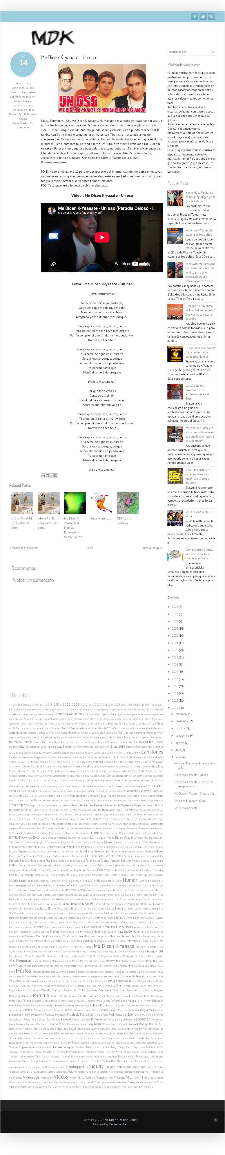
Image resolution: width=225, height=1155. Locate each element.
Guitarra (103, 869)
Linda (136, 917)
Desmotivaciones (82, 805)
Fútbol (13, 865)
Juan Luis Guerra (41, 894)
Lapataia (80, 913)
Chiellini (88, 766)
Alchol (106, 719)
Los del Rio (140, 922)
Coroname (105, 786)
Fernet (109, 856)
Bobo (44, 746)
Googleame (15, 870)
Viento (72, 1077)
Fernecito (97, 856)
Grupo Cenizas (57, 870)
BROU (151, 746)
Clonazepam (121, 775)
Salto (65, 1028)
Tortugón (112, 1056)
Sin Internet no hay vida (29, 1042)
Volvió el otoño (55, 1082)
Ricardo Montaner (76, 1024)
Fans (160, 851)
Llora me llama (17, 922)
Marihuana (77, 936)
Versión (104, 1071)
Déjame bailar (88, 800)
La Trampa (154, 908)
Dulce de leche (94, 819)
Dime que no (23, 814)
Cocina (148, 775)
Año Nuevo (118, 728)
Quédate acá (16, 1019)
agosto (180, 743)
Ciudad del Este (154, 771)
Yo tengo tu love (113, 1086)
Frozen (136, 860)
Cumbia (30, 795)
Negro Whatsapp (146, 971)
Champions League (19, 766)
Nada (47, 971)
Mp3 (19, 965)
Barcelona (15, 742)
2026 (135, 704)
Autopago (151, 732)
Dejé (115, 800)
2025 (129, 704)
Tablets (90, 1047)
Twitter (203, 16)
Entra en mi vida (123, 842)
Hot (94, 880)
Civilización (32, 775)
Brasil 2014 (118, 746)
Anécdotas (68, 728)
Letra (78, 917)
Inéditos (48, 885)
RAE (33, 1019)
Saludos (81, 1028)
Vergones (94, 1071)
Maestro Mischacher (20, 931)
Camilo (127, 752)
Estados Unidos (45, 851)
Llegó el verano (155, 917)
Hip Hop (147, 874)
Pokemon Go (70, 1005)
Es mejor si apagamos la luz (108, 846)
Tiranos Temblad (50, 1056)
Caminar (136, 752)
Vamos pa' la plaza (29, 1071)
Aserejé (32, 732)
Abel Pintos (138, 709)
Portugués (39, 1010)
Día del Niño (85, 809)
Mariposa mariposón (96, 936)
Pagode (13, 990)
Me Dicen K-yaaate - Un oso (68, 57)
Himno (138, 874)
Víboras (119, 1071)
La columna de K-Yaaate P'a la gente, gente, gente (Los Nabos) (200, 352)
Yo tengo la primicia (92, 1086)
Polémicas (84, 1005)
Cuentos (19, 795)
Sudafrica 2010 (155, 1042)
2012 (175, 708)
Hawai (107, 874)
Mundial (143, 965)
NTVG (132, 981)
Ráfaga (41, 1019)
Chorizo (31, 771)
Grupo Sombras (87, 870)
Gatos (109, 865)
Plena (44, 1005)
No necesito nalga (87, 976)
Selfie (57, 1033)
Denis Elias (147, 800)
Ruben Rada (39, 1028)
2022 (110, 704)
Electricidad (40, 837)
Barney (37, 742)
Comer (12, 780)
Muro (12, 971)
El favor (38, 828)
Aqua (142, 728)
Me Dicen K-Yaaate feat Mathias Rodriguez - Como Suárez (73, 527)
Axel (11, 737)
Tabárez (80, 1047)
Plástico (30, 1005)
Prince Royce (109, 1010)
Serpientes (110, 1033)
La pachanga (115, 908)
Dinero (69, 814)
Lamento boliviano (66, 913)
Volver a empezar (18, 1082)
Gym (148, 870)
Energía (38, 842)
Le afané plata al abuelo (141, 913)
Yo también (75, 1086)
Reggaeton (142, 1019)
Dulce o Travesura (113, 819)
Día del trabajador (104, 809)
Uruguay (94, 1066)
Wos (30, 1086)
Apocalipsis (132, 728)
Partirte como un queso (92, 996)
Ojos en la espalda (55, 985)
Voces (153, 1077)
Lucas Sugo (51, 927)
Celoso (29, 87)
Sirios (61, 1042)
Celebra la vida (140, 757)
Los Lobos (153, 922)
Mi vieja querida (69, 956)
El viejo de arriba (154, 833)
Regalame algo (115, 1019)
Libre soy (87, 917)
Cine (134, 771)
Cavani (124, 757)
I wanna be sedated (149, 880)
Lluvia (51, 922)
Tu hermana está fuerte (62, 1061)
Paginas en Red (118, 1124)
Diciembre (129, 809)
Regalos (128, 1019)
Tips (37, 1056)
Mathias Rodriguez (85, 940)
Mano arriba (156, 931)
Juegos (78, 894)
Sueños (13, 1047)
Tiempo (13, 1056)
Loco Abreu (93, 922)
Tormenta (84, 1056)
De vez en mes (60, 800)
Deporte (158, 800)
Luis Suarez (123, 927)
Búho (18, 752)
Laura (124, 913)
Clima (110, 775)
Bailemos (101, 737)
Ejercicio (32, 823)
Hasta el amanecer (59, 874)
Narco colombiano (88, 971)
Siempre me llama (96, 1038)
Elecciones (25, 837)
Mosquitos (151, 961)
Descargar (17, 804)
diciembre (182, 714)
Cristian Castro (39, 791)
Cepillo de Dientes (51, 761)
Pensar (106, 1000)
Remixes (20, 1024)
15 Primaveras (25, 704)
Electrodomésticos (57, 837)
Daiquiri (121, 795)
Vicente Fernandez (134, 1071)
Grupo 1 (43, 870)
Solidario (85, 1042)
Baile (92, 737)
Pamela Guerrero (51, 990)
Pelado (27, 1000)
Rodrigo (143, 1024)
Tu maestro (84, 1061)
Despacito (139, 805)
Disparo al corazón (113, 814)
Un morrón (128, 1061)
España (22, 851)
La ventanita (29, 913)
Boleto (50, 746)
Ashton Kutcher (45, 732)
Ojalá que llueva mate (33, 985)
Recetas (56, 1019)
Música (27, 101)
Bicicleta (133, 742)
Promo (27, 1014)
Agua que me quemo (35, 719)
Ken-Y (156, 894)
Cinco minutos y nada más (116, 771)
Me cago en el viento (81, 946)
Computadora (105, 780)
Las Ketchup (106, 913)
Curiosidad (92, 795)
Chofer (13, 771)
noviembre (182, 721)
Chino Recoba (107, 766)
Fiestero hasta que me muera (140, 856)
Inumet (51, 890)
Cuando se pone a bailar (109, 791)
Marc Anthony (44, 936)
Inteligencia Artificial (138, 885)
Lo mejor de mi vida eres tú (70, 922)
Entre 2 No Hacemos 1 (148, 842)
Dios (89, 814)
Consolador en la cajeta (22, 786)
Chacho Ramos (133, 761)
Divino (128, 814)
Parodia (18, 105)
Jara (103, 890)
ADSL (86, 714)
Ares (160, 728)
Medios (142, 951)
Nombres (100, 981)
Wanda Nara (142, 1082)
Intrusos (42, 890)
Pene (70, 1000)
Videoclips (31, 1077)
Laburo (40, 913)
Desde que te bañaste (58, 805)
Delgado (122, 800)
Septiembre (91, 1033)
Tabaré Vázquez (63, 1047)
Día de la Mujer (29, 809)
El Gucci (62, 828)
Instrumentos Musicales (113, 885)
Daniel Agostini (24, 800)
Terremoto (91, 1051)
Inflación (72, 885)
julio (179, 750)
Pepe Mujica (128, 1000)
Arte (25, 732)
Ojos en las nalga (75, 985)
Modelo (47, 961)
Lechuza (48, 917)
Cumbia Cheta (45, 795)
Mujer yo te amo (110, 965)
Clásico (102, 775)
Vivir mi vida (141, 1077)
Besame (124, 742)
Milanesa (117, 956)
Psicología (73, 1014)
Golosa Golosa (155, 865)
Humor (130, 880)
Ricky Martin (94, 1024)
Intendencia (156, 885)
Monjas (56, 961)
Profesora (134, 1010)
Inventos (60, 890)
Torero (74, 1056)
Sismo (67, 1042)
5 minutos (155, 704)
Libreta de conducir (103, 917)
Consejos (134, 780)
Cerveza (98, 761)
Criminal (25, 791)
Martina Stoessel (25, 940)
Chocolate (157, 766)
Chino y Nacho (124, 766)
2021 (104, 704)
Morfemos (126, 961)
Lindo (143, 917)
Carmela (62, 757)
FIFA (160, 856)
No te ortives (149, 976)
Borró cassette (91, 746)
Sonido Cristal (114, 1042)
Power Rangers (54, 1010)
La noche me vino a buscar (91, 908)
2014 (58, 704)
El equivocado (26, 828)
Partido (54, 996)
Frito (128, 860)
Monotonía (86, 961)
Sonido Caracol (99, 1042)
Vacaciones (139, 1067)
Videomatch (46, 1077)
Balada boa (122, 737)
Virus (129, 1077)
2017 (84, 705)
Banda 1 (146, 737)
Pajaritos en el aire (29, 990)
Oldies (88, 985)
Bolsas (58, 746)
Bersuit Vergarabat (108, 742)
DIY (134, 814)
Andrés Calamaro (51, 728)
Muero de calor (68, 965)
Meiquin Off (155, 951)
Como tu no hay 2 (62, 780)
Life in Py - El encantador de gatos (47, 523)
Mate (57, 940)
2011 (42, 704)
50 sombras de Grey (43, 709)
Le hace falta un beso (31, 917)
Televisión (71, 1051)
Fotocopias (79, 860)
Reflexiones (99, 1019)
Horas (64, 880)
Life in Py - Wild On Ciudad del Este (21, 523)
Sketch (75, 1042)
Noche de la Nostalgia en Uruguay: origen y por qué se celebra (200, 197)
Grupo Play (72, 870)
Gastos (101, 865)
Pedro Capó (15, 1000)
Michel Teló (85, 956)
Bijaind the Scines (151, 742)
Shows (26, 1038)
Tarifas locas (152, 1047)
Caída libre (87, 752)
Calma (96, 752)
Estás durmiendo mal (66, 851)
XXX (41, 1086)
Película (46, 1000)
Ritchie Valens (110, 1024)
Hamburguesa (41, 874)
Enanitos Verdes (24, 842)
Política (94, 1005)
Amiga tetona (114, 723)
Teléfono (60, 1051)
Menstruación (16, 956)
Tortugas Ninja (98, 1056)
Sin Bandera (143, 1038)
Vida (147, 1071)
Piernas (147, 1000)
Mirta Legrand (155, 956)
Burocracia (27, 752)
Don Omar (49, 819)
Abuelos (13, 714)
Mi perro (55, 956)
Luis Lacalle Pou (106, 927)
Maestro (158, 927)
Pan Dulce (79, 990)
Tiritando (65, 1056)
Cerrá (89, 761)
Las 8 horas (92, 913)
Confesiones (120, 780)
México (46, 956)
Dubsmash (70, 819)
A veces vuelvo (100, 709)
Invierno (71, 890)
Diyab (140, 814)
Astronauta (61, 732)
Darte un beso (42, 800)
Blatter (32, 746)
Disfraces (98, 814)
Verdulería (83, 1071)
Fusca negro (156, 860)
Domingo (39, 819)
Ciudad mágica (17, 775)
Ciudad (141, 771)
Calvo (103, 752)
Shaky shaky (145, 1033)
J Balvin (81, 890)
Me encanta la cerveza (50, 951)
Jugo (85, 894)
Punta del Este (124, 1014)
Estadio (32, 851)
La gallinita (117, 904)
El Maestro (131, 828)
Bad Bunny (49, 737)
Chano (35, 766)
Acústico (25, 83)
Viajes (112, 1071)
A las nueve (69, 709)
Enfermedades (52, 842)
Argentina (15, 733)
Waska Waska (156, 1082)
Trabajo (122, 1056)
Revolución (42, 1024)
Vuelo (98, 1082)
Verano (72, 1071)
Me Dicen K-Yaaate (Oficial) (121, 1120)
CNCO (132, 775)
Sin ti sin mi (50, 1042)
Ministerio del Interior (135, 956)
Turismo (96, 1061)
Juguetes (94, 894)
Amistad (151, 723)
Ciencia (80, 771)
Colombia (158, 775)
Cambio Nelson (115, 752)
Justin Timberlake (109, 894)
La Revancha (141, 908)
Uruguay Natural (115, 1067)
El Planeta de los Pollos (60, 833)
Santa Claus (117, 1028)
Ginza (135, 865)
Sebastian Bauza (33, 1033)
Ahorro (78, 719)
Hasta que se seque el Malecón (86, 874)
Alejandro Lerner (141, 719)
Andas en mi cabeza (29, 728)
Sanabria (105, 1028)
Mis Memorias (20, 960)
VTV (93, 1082)
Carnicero (87, 757)
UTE (129, 1067)
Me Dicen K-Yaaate (114, 946)
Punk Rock (108, 1014)
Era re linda (68, 846)
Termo (81, 1051)
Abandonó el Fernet (120, 709)
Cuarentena (131, 791)
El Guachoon (50, 828)
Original (120, 985)
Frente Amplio (110, 861)
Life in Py (119, 917)
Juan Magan (57, 894)
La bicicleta (23, 899)
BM (38, 746)
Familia (140, 851)
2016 (76, 704)
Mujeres (124, 965)
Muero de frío (84, 965)
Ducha (80, 819)
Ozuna (142, 985)
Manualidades (16, 936)
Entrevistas (53, 846)
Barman (28, 742)
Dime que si (37, 814)
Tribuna (153, 1056)
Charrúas (44, 766)
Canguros (39, 757)
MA (134, 927)
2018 (175, 664)
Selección (47, 1033)
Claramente (45, 775)
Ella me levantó (80, 837)
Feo (89, 856)
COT (148, 786)
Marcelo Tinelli (62, 936)
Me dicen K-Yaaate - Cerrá (190, 801)
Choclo (146, 766)
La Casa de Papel (18, 904)
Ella (70, 837)
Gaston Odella (88, 865)
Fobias (68, 860)
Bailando (84, 737)
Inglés (81, 885)
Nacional (38, 972)
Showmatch (15, 1038)
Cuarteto (144, 791)
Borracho (78, 746)
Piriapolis (157, 1000)
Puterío (138, 1014)
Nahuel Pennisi (59, 971)
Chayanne (55, 766)
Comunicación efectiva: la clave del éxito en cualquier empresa (199, 554)
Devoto (150, 805)
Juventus (124, 894)
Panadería (92, 990)
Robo (122, 1024)
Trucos (25, 1061)
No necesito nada (67, 976)
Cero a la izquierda (74, 761)
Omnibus (110, 985)
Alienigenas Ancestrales (47, 723)
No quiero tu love (131, 976)
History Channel (40, 880)
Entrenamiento (17, 846)
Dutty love (141, 819)
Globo (143, 865)
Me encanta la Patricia (75, 951)
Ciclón (47, 771)
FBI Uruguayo (43, 856)
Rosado (28, 1028)
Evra (108, 851)
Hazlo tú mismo (119, 874)
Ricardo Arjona (57, 1024)
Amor (160, 723)
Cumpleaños (77, 795)
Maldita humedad (83, 931)
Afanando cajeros (99, 714)
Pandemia (104, 990)
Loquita (123, 922)
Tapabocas (139, 1047)
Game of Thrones (37, 865)
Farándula (14, 856)
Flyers (61, 860)
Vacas (150, 1067)
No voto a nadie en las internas (39, 981)
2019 (91, 704)
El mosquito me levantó (150, 828)
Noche (61, 981)
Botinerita (105, 746)
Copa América (60, 786)
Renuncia (30, 1024)
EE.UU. (24, 823)
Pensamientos (94, 1000)
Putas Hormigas (101, 518)
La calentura (36, 899)
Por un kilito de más (143, 1005)
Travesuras (142, 1056)
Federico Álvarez (62, 856)
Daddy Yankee (107, 795)
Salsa (58, 1028)
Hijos (131, 874)
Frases (96, 860)
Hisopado (158, 874)
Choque (22, 771)
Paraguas (158, 990)
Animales (97, 728)
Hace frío (14, 874)
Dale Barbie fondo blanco (141, 795)
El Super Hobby (108, 833)
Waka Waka (116, 1082)
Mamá (146, 931)
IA (162, 880)
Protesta (49, 1014)
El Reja (95, 833)
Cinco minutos (93, 771)
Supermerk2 (44, 1047)
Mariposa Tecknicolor (123, 936)
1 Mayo (13, 704)
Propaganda (37, 1014)
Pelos (54, 1000)
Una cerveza (151, 1061)
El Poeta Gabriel (82, 833)
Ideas (12, 885)
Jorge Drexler (23, 894)
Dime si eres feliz (54, 814)
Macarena (141, 927)
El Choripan (122, 823)
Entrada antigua (152, 548)
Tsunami (43, 1061)
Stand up (128, 1042)
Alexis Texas (27, 723)
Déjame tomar (104, 800)
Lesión (71, 917)
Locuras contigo (109, 922)
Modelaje (37, 961)
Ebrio (151, 819)
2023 (117, 704)
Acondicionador (46, 714)
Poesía (58, 1005)
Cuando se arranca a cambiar (79, 791)
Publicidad (86, 1014)
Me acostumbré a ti (29, 946)
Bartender (47, 742)
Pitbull (12, 1005)
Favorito (31, 856)
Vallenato (14, 1071)
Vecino (43, 1071)
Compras (92, 780)
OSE (128, 985)
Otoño (134, 985)
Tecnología (48, 1051)
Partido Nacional (68, 996)
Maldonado (124, 931)
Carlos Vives (51, 757)
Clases (93, 775)
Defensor (75, 800)
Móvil (12, 965)
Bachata (37, 737)
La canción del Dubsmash (58, 899)
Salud (72, 1028)
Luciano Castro (66, 927)
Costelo (140, 786)
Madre (150, 927)
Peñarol (115, 1000)
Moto (160, 961)
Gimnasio (126, 865)
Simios (132, 1038)
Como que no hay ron (38, 780)
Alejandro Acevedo (121, 719)
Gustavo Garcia (120, 870)
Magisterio (56, 931)
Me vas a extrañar (98, 951)
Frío (123, 860)
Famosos (150, 851)
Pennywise (80, 1000)
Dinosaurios (79, 814)
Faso (23, 856)
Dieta (12, 814)
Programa (146, 1010)
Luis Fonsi (90, 927)
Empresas (154, 837)
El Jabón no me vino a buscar (109, 828)
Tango (114, 1047)
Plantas (21, 1005)
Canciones (18, 87)
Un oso (28, 105)
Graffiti (34, 870)
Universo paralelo (55, 1067)
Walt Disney (128, 1082)
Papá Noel (118, 990)
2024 (123, 704)
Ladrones (50, 913)
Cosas (132, 786)
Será (100, 1033)
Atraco (92, 732)
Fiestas (118, 856)
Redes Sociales (82, 1019)
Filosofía (14, 860)
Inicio (90, 548)
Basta (57, 742)
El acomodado (83, 823)
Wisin (24, 1086)
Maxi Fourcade (119, 940)
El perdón (26, 833)
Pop (102, 1005)
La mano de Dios (134, 904)
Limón (129, 917)
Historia (13, 880)
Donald (60, 819)
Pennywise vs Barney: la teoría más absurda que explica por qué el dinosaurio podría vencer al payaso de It (200, 272)
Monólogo (65, 961)
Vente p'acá (62, 1071)
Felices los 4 (79, 856)
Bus (36, 752)
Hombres (55, 880)
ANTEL (107, 728)
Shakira (133, 1033)
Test (107, 1051)
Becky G (92, 742)
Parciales (26, 996)
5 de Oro (144, 704)
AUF (120, 732)
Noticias (123, 981)
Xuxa (35, 1086)
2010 (36, 704)
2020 (98, 704)
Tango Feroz (125, 1047)
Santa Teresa (131, 1028)
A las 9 (58, 709)
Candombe (15, 757)
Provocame (61, 1014)
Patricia (139, 996)
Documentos (26, 819)
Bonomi (67, 746)
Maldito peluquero (105, 931)
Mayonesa (134, 940)
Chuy (39, 771)
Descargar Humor (35, 805)
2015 (67, 704)
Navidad (120, 971)
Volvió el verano (72, 1082)
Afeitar (113, 714)
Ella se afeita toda (126, 837)
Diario (119, 809)
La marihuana (152, 904)
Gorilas (26, 870)
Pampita (68, 990)
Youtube (127, 1086)
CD (130, 757)
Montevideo (113, 961)
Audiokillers (110, 732)
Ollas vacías (98, 985)
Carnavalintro (74, 757)
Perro (140, 1000)
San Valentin (93, 1028)
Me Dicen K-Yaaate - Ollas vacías (194, 793)
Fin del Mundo (29, 860)
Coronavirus (119, 786)
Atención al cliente (78, 732)
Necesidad (130, 971)
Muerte (96, 965)
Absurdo (158, 709)
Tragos (131, 1056)
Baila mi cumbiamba (68, 737)
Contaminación (44, 786)
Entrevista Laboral (36, 846)
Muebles (54, 965)
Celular (21, 761)
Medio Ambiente (128, 951)
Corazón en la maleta (81, 786)
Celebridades (156, 757)
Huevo (118, 880)
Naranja (73, 971)
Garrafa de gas (66, 865)
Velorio (51, 1071)
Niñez (18, 976)
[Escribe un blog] (47, 475)
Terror (101, 1051)
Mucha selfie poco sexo (36, 965)
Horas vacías (74, 880)
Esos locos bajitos (153, 846)
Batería (65, 742)
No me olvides (29, 976)
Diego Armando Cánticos (149, 809)
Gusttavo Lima (137, 870)
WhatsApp (14, 1086)
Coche (140, 775)
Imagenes (21, 885)
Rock (135, 1024)
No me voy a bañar (48, 976)
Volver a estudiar (37, 1082)
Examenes (118, 851)
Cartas (97, 757)
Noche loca (71, 981)
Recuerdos (67, 1019)
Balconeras (135, 737)
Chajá (146, 761)
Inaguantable (35, 885)
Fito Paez (51, 860)
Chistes (137, 766)
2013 (49, 705)
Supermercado (28, 1047)
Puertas (98, 1014)
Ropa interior (16, 1028)
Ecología (158, 819)
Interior (13, 890)
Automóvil (139, 732)
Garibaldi (53, 865)
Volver (160, 1077)
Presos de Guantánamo (87, 1010)
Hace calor (157, 870)
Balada (111, 737)
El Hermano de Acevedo (80, 828)
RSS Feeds (211, 16)
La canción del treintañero (148, 899)
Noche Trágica (86, 981)
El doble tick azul (138, 823)
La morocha (26, 908)
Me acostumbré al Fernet (55, 946)
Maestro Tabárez (40, 931)
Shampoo (158, 1033)
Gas (78, 865)
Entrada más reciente (24, 548)
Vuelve (105, 1082)
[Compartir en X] (51, 475)
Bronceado (141, 746)
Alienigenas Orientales (74, 723)
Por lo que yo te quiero (118, 1005)
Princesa (122, 1010)
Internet (32, 890)
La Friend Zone (102, 904)
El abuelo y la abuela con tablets (57, 823)
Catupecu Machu (111, 757)
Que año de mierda (152, 1014)
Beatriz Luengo (78, 742)
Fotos (89, 860)
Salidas (50, 1028)
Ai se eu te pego (93, 719)
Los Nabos (38, 927)
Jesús (131, 890)
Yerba (65, 1086)
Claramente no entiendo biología (71, 775)
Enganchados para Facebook (77, 842)
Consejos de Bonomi (151, 780)
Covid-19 (14, 791)
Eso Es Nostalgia (134, 846)
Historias (24, 881)
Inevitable (60, 885)
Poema (50, 1005)
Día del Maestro (68, 809)
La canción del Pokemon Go (118, 899)
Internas (22, 890)
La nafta (38, 908)
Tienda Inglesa (26, 1056)
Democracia (134, 800)
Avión (160, 732)
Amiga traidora (130, 723)
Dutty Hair (129, 819)
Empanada (143, 837)
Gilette (116, 865)
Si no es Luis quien (69, 1038)
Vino (110, 1077)
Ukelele (116, 1061)
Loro (131, 922)
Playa (37, 1005)
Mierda (96, 956)
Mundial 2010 (155, 965)
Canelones (27, 757)
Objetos (141, 981)
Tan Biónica (102, 1047)
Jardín (109, 890)
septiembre (183, 735)
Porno (28, 1010)
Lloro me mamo (36, 922)
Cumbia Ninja (61, 795)
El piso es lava (39, 833)
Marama (30, 936)
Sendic (80, 1033)
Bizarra (23, 746)
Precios (68, 1010)
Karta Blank (136, 894)
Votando (85, 1082)
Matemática (67, 940)
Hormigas (87, 880)
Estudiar (99, 851)
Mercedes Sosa (33, 956)
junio (179, 757)
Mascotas (49, 940)
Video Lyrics (15, 1077)
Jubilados (69, 894)
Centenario (33, 761)
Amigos (142, 723)
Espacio (13, 851)
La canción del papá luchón (88, 899)
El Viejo (122, 833)
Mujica (133, 965)
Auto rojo (128, 732)
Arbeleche (151, 728)
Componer (79, 780)
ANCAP (13, 728)
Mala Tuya (68, 931)
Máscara (39, 940)
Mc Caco (154, 940)
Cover (13, 92)
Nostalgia (111, 981)
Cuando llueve (55, 791)
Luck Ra (79, 927)
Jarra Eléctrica (120, 890)
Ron (161, 1024)
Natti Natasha (106, 971)
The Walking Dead (153, 1051)
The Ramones (134, 1051)
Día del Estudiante (49, 809)
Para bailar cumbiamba (139, 990)
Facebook (194, 16)
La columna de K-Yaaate (78, 904)
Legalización (60, 917)
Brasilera (130, 746)
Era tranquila (84, 846)
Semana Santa (68, 1033)
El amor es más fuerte (103, 823)
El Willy (13, 837)
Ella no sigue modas (101, 837)
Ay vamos (20, 737)
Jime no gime (142, 890)
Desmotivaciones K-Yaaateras (113, 805)
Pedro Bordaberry (153, 996)
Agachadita (123, 714)
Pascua (110, 996)
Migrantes (106, 956)
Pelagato (36, 1000)
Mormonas (138, 961)
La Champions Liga (38, 904)
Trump (34, 1061)
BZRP (42, 752)
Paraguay (14, 996)
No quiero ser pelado (109, 976)
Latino (117, 913)
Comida (21, 780)
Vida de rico (157, 1071)
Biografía (14, 746)
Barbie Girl (157, 737)
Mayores (145, 940)
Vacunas (158, 1067)
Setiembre (122, 1033)
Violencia (119, 1077)
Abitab (149, 709)
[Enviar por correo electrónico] (43, 475)
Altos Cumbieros (96, 723)
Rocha (128, 1024)
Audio (99, 732)
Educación (14, 823)
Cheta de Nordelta (72, 766)
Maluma (138, 931)
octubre (181, 728)
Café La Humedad (71, 752)
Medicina (113, 951)
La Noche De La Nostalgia (60, 908)
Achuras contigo (28, 714)
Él (39, 823)
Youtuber (137, 1086)
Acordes (61, 713)
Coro (96, 786)
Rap (48, 1019)
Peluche (62, 1000)
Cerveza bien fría (114, 761)
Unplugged (18, 109)
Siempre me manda (117, 1038)
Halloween (26, 874)
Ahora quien (67, 719)
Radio (27, 1019)
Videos (30, 109)
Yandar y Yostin (53, 1086)
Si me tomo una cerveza (44, 1038)
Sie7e (83, 1038)
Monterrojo (99, 961)
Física (42, 860)
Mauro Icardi (104, 940)
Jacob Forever (94, 890)
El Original (14, 833)
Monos (75, 961)
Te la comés (26, 1051)
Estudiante (86, 851)
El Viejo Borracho (135, 833)
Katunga (147, 894)
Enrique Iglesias (103, 842)
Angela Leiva (83, 728)
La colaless (55, 904)
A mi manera (84, 709)
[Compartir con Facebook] (55, 475)
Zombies (148, 1086)
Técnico (37, 1051)
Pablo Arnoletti (155, 985)
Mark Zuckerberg (146, 936)
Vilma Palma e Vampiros (93, 1077)
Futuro (22, 865)
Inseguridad (92, 885)
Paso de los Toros (124, 996)
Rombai (153, 1024)
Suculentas (140, 1042)
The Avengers (118, 1051)
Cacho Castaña (53, 752)
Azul (28, 737)
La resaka (129, 908)
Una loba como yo (33, 1067)
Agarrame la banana (141, 714)
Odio (149, 981)
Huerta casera (105, 880)
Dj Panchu (150, 814)
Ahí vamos (53, 719)
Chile (96, 766)
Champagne (156, 761)
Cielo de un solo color (63, 771)
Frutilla (145, 860)
